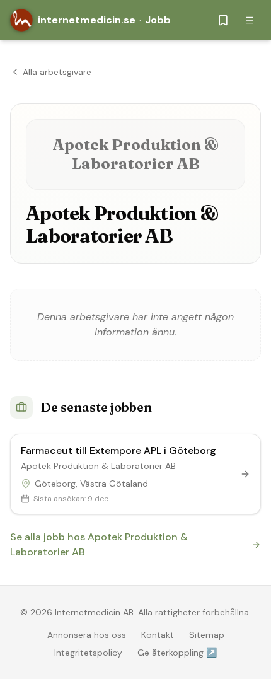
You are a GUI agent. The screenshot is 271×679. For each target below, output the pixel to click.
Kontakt (157, 635)
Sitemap (206, 635)
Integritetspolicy (88, 652)
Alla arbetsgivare (57, 72)
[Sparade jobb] (223, 20)
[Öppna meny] (249, 20)
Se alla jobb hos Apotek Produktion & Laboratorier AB (99, 544)
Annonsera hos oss (86, 635)
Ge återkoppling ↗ (177, 652)
